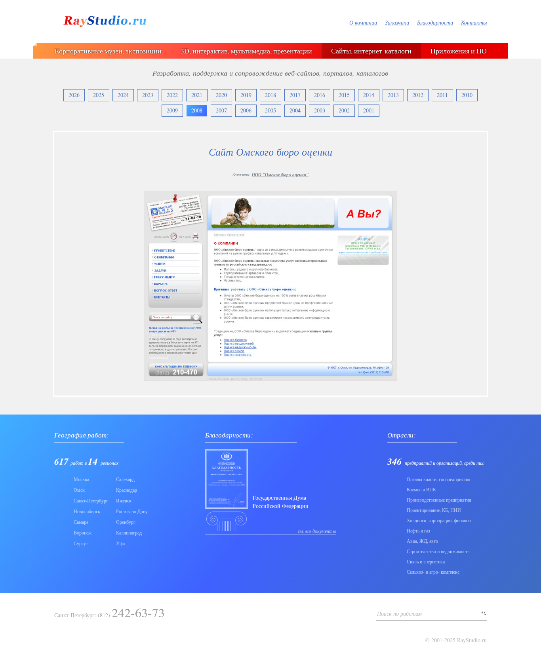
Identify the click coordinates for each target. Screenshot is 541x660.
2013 (393, 95)
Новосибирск (87, 511)
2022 (172, 95)
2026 (74, 95)
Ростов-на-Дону (132, 511)
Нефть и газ (418, 530)
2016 (319, 95)
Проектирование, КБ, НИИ (434, 510)
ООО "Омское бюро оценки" (280, 174)
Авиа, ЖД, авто (422, 541)
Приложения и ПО (459, 50)
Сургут (81, 543)
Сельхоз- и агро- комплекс (433, 572)
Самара (81, 522)
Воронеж (82, 532)
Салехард (125, 479)
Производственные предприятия (439, 499)
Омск (79, 490)
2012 (417, 95)
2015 (344, 95)
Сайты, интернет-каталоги (371, 50)
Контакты (474, 22)
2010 (466, 95)
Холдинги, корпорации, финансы (439, 520)
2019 (245, 95)
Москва (81, 479)
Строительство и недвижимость (438, 551)
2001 (368, 110)
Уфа (120, 543)
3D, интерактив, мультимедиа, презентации (246, 50)
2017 (295, 95)
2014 (368, 95)
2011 (442, 95)
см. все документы (317, 531)
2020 (221, 95)
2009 (172, 110)
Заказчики (397, 22)
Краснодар (126, 490)
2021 (196, 95)
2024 (123, 95)
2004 (295, 110)
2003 (319, 110)
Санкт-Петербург (91, 500)
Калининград (129, 532)
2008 (196, 110)
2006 (245, 110)
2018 (270, 95)
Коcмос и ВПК (421, 489)
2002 (344, 110)
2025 (98, 95)
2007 (221, 110)
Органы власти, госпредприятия (439, 479)
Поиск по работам (399, 613)
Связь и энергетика (426, 561)
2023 (147, 95)
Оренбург (125, 522)
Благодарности (435, 22)
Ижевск (123, 500)
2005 (270, 110)
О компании (363, 22)
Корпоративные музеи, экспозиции (108, 50)
